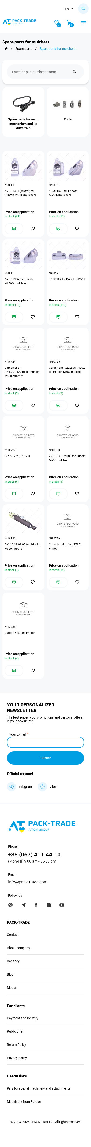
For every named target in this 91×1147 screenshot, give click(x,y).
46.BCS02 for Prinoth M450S (67, 279)
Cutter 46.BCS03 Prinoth (20, 633)
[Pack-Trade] (6, 49)
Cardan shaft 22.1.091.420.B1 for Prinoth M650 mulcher (22, 372)
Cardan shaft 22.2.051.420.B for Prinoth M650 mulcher (67, 370)
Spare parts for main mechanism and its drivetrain (23, 123)
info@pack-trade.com (28, 881)
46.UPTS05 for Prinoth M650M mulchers (63, 193)
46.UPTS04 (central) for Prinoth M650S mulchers (20, 193)
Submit (45, 758)
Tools (68, 119)
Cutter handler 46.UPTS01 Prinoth (65, 546)
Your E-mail (17, 734)
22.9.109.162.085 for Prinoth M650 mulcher (67, 458)
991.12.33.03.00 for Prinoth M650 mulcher (22, 546)
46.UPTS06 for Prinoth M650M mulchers (19, 281)
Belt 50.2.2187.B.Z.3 (17, 456)
